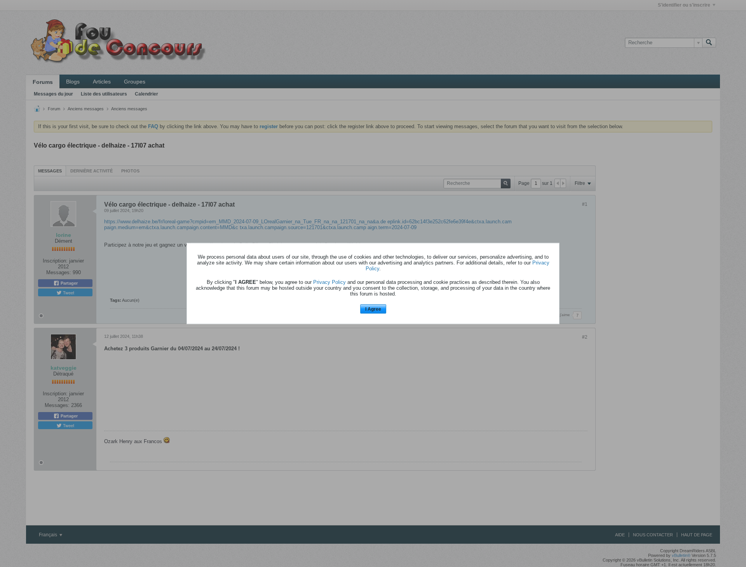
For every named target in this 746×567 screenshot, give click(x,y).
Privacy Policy (329, 282)
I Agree (373, 308)
